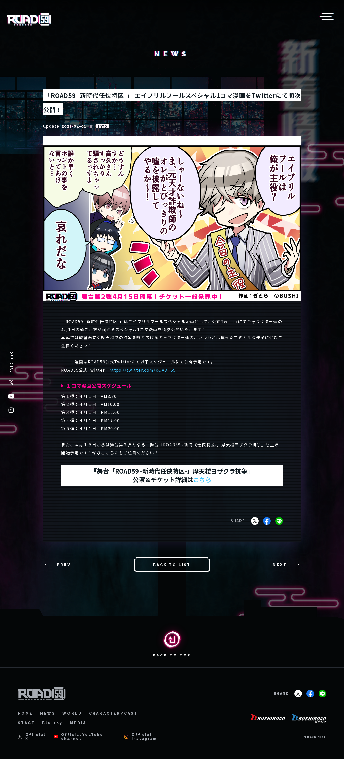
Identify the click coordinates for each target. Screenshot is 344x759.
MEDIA (78, 723)
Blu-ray (52, 723)
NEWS (47, 713)
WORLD (72, 713)
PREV (64, 565)
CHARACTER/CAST (113, 713)
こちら (202, 479)
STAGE (26, 723)
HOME (25, 713)
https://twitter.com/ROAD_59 (142, 370)
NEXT (280, 565)
